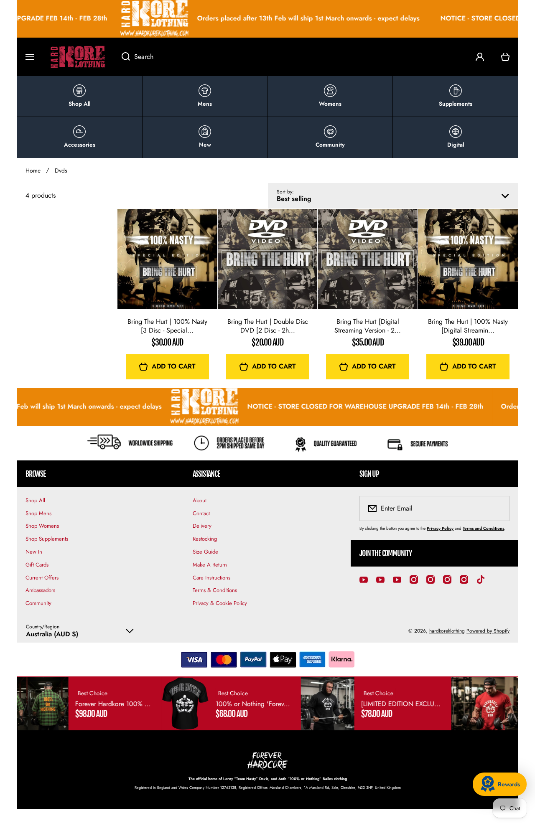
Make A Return (210, 565)
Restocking (205, 539)
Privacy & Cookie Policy (220, 603)
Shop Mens (38, 513)
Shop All (35, 500)
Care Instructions (211, 578)
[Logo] (78, 57)
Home (33, 170)
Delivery (202, 526)
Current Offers (42, 578)
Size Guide (205, 552)
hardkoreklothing (447, 631)
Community (38, 603)
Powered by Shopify (488, 631)
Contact (201, 513)
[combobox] (290, 57)
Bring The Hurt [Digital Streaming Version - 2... (367, 326)
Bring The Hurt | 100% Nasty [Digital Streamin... (468, 326)
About (199, 500)
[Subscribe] (498, 508)
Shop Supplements (46, 539)
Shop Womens (42, 526)
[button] (505, 57)
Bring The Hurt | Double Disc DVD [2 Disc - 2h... (267, 326)
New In (33, 552)
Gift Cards (36, 565)
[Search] (121, 57)
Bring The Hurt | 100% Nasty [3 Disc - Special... (167, 326)
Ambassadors (40, 590)
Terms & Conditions (215, 590)
